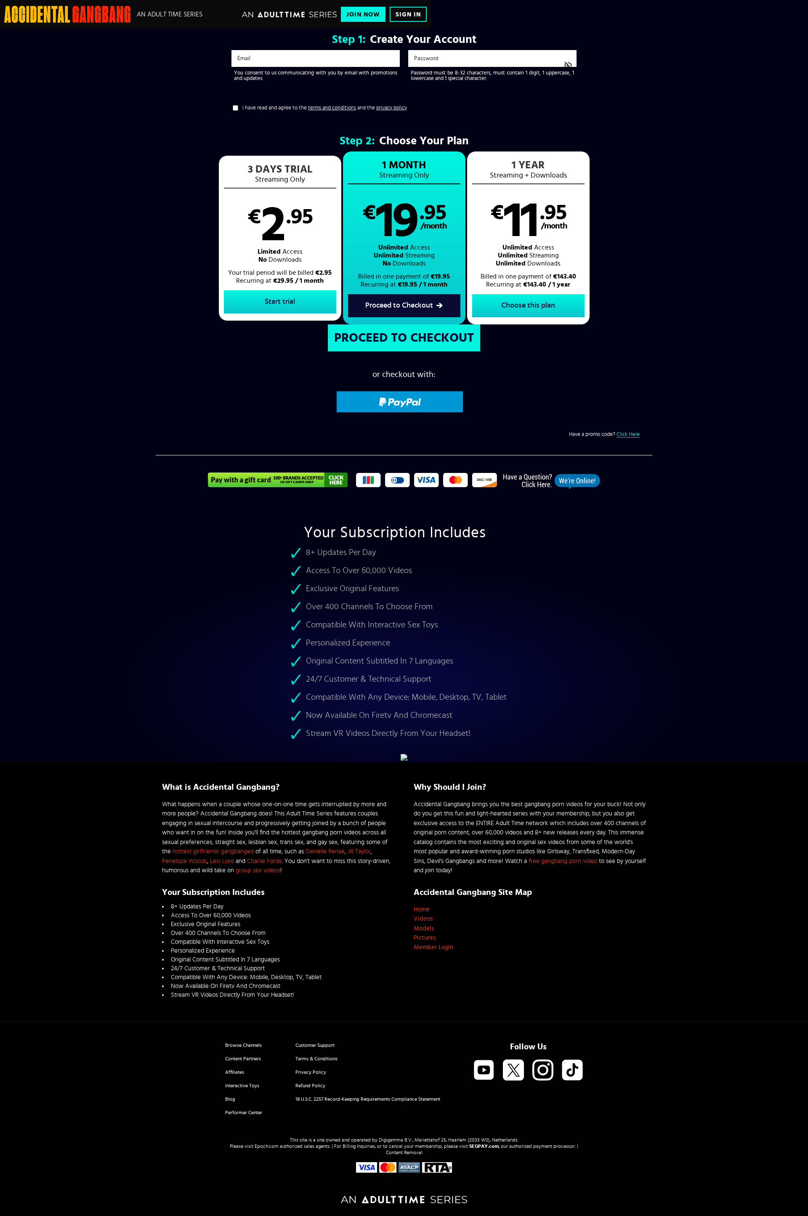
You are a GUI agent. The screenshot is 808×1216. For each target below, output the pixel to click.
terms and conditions (332, 108)
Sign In (408, 14)
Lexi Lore (222, 861)
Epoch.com (267, 1146)
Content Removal (404, 1152)
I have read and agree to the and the (324, 108)
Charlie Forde (264, 861)
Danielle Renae (325, 851)
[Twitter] (513, 1070)
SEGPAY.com (484, 1146)
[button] (280, 238)
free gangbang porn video (563, 861)
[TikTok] (572, 1070)
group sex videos (258, 870)
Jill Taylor (359, 851)
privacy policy (391, 108)
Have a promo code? (604, 434)
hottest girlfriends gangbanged (213, 851)
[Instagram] (542, 1070)
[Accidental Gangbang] (67, 14)
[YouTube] (483, 1070)
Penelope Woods (184, 861)
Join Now (363, 14)
